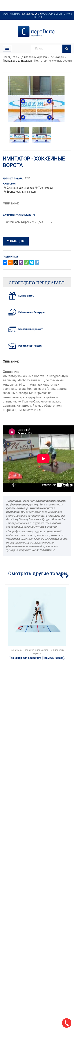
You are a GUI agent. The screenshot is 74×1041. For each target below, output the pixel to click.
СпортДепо (10, 57)
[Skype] (31, 262)
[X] (15, 262)
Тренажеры (56, 57)
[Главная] (37, 31)
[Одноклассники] (10, 262)
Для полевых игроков (33, 57)
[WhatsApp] (26, 262)
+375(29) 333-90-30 (30, 14)
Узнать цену (15, 241)
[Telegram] (37, 262)
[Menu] (7, 48)
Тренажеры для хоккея (17, 60)
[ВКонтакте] (5, 262)
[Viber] (21, 262)
